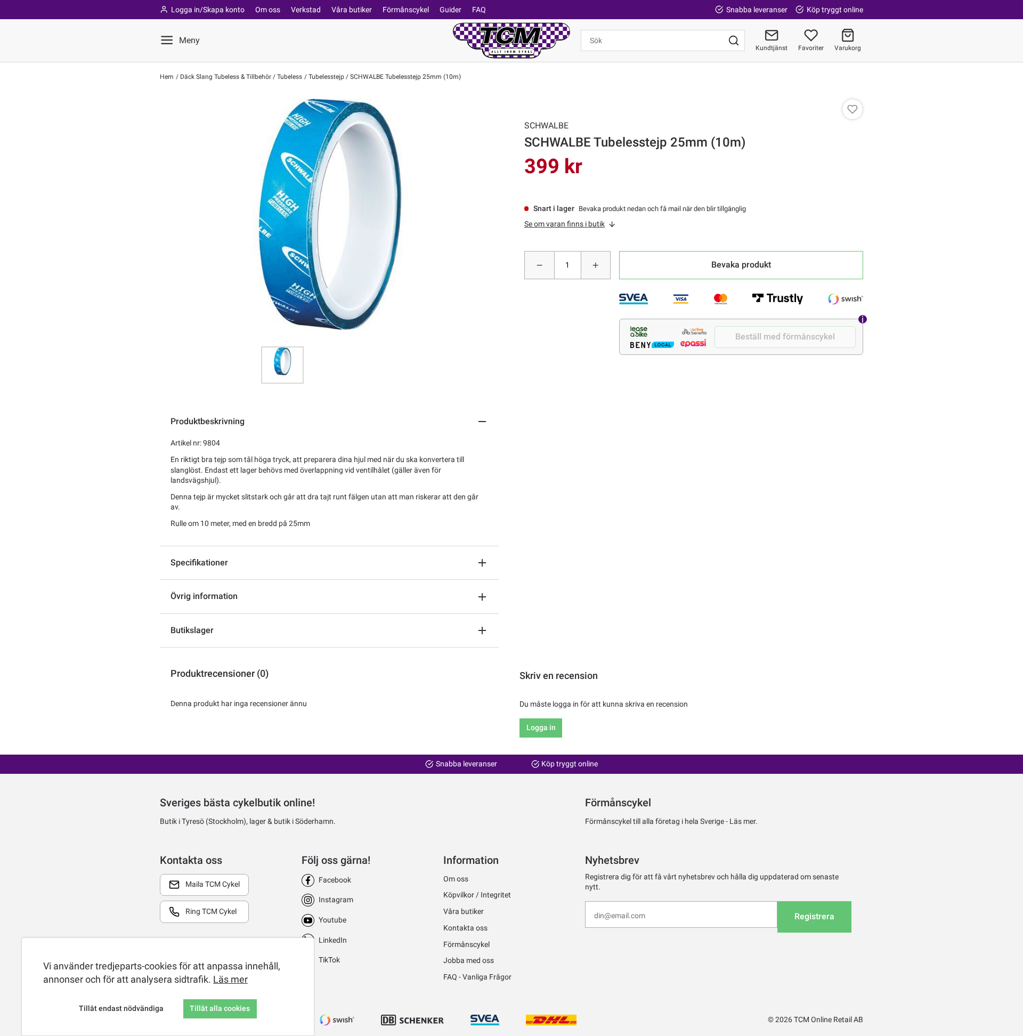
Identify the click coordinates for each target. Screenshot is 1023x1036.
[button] (847, 40)
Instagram (336, 899)
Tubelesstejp (325, 76)
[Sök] (733, 40)
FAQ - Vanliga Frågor (477, 977)
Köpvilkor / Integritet (477, 895)
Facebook (335, 880)
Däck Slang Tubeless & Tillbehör (224, 76)
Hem (167, 76)
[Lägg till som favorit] (852, 109)
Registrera (814, 916)
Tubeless (288, 76)
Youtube (332, 920)
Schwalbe (546, 125)
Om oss (267, 9)
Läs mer (230, 979)
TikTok (329, 960)
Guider (450, 9)
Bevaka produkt (741, 265)
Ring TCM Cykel (211, 911)
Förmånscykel (406, 9)
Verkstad (306, 9)
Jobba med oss (468, 960)
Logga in (541, 727)
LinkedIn (333, 940)
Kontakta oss (465, 928)
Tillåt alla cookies (220, 1008)
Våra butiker (351, 9)
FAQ (479, 9)
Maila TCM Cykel (212, 884)
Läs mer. (743, 821)
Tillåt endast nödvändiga (121, 1008)
